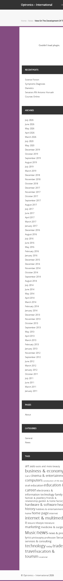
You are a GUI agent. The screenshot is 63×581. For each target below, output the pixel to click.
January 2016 (31, 255)
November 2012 (32, 352)
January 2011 (31, 391)
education (37, 485)
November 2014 (32, 268)
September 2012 (33, 357)
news (42, 532)
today (49, 546)
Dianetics (29, 88)
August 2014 (31, 280)
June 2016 (29, 242)
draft (27, 485)
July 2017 (29, 208)
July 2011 (29, 378)
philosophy (38, 537)
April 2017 (29, 217)
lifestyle (40, 522)
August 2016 (31, 234)
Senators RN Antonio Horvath (39, 92)
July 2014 (29, 285)
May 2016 (29, 247)
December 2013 (32, 314)
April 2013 (29, 335)
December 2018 (32, 175)
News (30, 20)
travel (30, 551)
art (27, 466)
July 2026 (29, 120)
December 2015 (32, 259)
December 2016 (32, 230)
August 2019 (31, 162)
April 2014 (29, 297)
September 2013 (33, 327)
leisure (31, 522)
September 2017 (33, 200)
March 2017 (30, 221)
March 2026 (30, 136)
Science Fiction (32, 79)
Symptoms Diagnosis (35, 83)
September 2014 (33, 276)
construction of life (51, 481)
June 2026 (29, 124)
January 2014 (31, 310)
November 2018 (32, 179)
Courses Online (32, 96)
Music (30, 532)
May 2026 (29, 128)
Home (23, 20)
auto (33, 466)
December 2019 (32, 149)
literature (49, 522)
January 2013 (31, 348)
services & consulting (38, 541)
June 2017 (29, 213)
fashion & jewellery (35, 497)
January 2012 (31, 369)
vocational (43, 557)
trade (58, 545)
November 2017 (32, 192)
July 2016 (29, 238)
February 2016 (32, 251)
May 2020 (29, 145)
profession (50, 537)
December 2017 (32, 187)
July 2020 (29, 141)
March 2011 (30, 386)
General (28, 438)
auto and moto (44, 466)
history (30, 509)
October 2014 (31, 272)
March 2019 (30, 170)
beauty (56, 466)
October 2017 (31, 196)
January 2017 (31, 225)
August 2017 (31, 204)
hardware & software (41, 505)
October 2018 (31, 183)
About (28, 414)
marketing (32, 527)
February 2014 (32, 306)
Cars (27, 475)
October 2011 (31, 374)
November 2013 (32, 319)
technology (35, 545)
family (59, 494)
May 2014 (29, 293)
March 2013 (30, 340)
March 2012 (30, 365)
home (28, 513)
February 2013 (32, 344)
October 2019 (31, 153)
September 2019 (33, 158)
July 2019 (29, 166)
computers (34, 480)
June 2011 (29, 382)
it (26, 523)
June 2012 (29, 361)
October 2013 (31, 323)
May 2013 (29, 331)
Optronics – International (36, 5)
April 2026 (29, 132)
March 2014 (30, 302)
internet (53, 513)
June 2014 (29, 289)
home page (40, 513)
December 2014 (32, 263)
